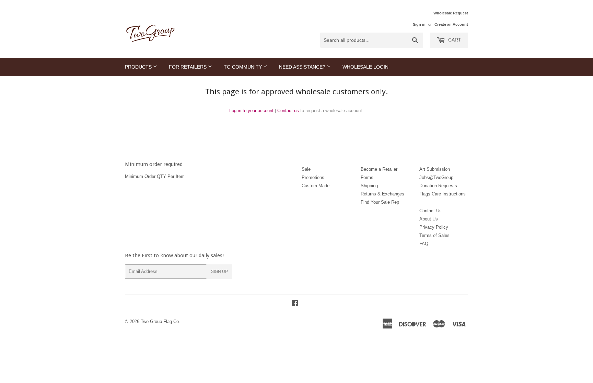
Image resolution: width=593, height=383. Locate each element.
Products (139, 67)
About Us (428, 219)
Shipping (369, 185)
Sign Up (219, 271)
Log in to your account (251, 110)
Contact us (288, 110)
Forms (367, 177)
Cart (454, 40)
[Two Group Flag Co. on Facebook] (295, 304)
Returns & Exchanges (382, 193)
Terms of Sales (434, 235)
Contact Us (430, 210)
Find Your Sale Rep (380, 202)
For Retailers (188, 67)
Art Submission (434, 169)
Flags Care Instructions (442, 193)
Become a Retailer (379, 169)
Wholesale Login (365, 67)
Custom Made (315, 185)
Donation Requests (438, 185)
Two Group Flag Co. (160, 321)
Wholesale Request (450, 13)
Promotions (313, 177)
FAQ (423, 243)
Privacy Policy (433, 227)
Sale (306, 169)
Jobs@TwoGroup (436, 177)
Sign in (419, 24)
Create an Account (451, 24)
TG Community (243, 67)
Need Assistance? (303, 67)
